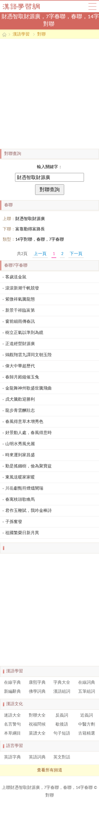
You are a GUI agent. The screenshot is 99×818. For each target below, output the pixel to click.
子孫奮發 (13, 522)
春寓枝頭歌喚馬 (20, 500)
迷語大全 (12, 715)
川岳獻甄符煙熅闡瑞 (24, 488)
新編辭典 (12, 692)
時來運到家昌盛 (20, 455)
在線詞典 (86, 683)
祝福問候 (37, 724)
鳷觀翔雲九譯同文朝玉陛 (28, 355)
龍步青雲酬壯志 (20, 411)
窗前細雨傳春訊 (20, 322)
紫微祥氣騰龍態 (20, 299)
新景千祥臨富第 (20, 311)
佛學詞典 (37, 692)
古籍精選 (86, 733)
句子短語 (61, 733)
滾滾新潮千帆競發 (22, 288)
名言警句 (12, 724)
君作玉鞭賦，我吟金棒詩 (28, 511)
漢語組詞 (61, 692)
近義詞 (86, 715)
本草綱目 (12, 733)
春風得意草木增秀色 (24, 422)
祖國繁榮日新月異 (22, 533)
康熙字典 (37, 683)
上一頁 (40, 254)
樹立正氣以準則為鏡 (24, 333)
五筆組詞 (86, 692)
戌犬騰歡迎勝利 (20, 399)
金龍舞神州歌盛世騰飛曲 (28, 388)
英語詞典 (37, 757)
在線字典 (12, 683)
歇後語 (61, 724)
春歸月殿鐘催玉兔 (22, 377)
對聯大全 (37, 715)
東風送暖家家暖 (20, 477)
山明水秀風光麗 (20, 444)
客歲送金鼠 (15, 277)
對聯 (41, 34)
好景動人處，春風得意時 (28, 433)
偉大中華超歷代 (20, 366)
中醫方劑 (86, 724)
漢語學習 (21, 34)
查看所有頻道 (49, 770)
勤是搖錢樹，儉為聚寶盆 (28, 466)
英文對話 (61, 757)
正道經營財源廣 (20, 344)
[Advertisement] (49, 94)
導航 (92, 6)
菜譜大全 (37, 733)
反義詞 (61, 715)
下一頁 (76, 254)
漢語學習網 (26, 6)
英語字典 (12, 757)
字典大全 (61, 683)
